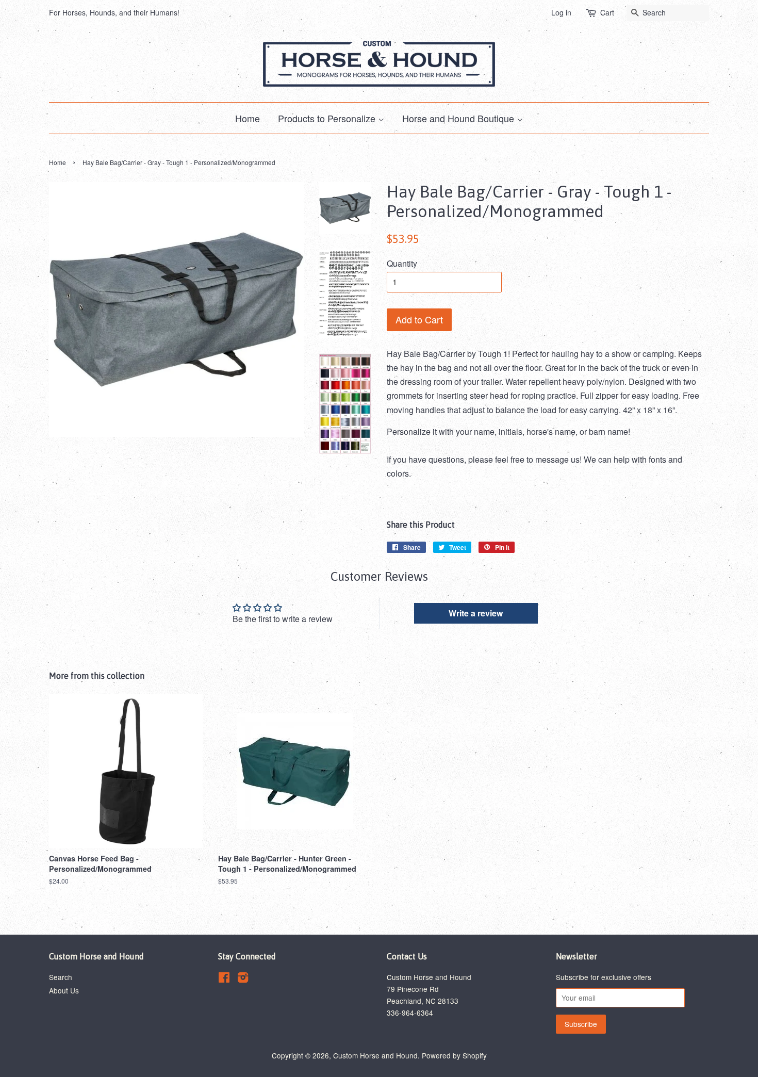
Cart (607, 12)
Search (60, 977)
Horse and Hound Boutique (459, 118)
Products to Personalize (328, 118)
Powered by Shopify (454, 1055)
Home (247, 118)
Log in (561, 12)
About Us (64, 990)
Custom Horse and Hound (375, 1055)
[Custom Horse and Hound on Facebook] (224, 979)
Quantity (402, 263)
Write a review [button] (476, 613)
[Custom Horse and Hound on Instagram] (243, 979)
